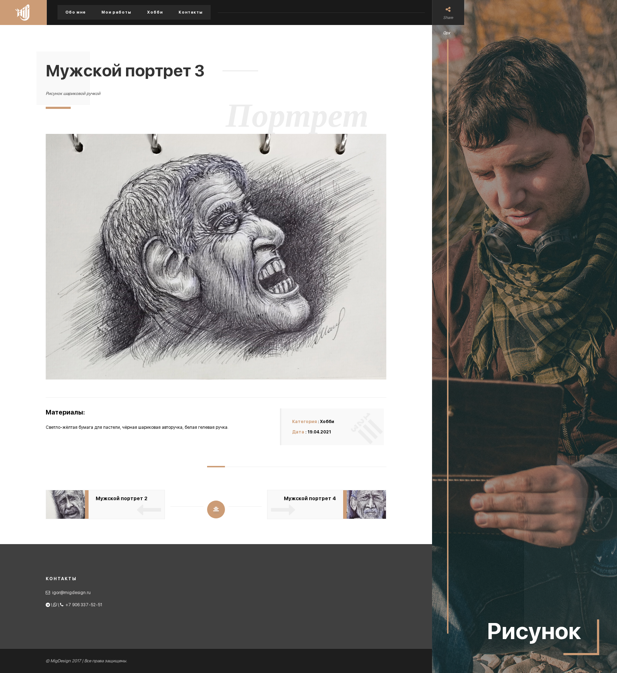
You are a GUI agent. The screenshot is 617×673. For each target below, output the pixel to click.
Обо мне (75, 12)
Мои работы (116, 12)
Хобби (155, 12)
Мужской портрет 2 (121, 498)
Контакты (191, 12)
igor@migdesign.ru (71, 592)
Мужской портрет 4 (310, 498)
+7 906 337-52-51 (83, 604)
